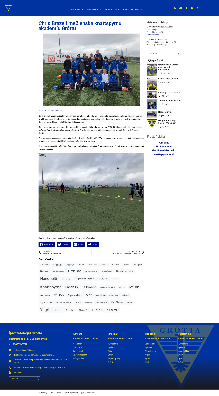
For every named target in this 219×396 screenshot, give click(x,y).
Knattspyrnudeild (164, 154)
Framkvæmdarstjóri (91, 271)
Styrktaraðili (46, 302)
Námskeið (100, 295)
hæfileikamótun (103, 279)
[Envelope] (180, 8)
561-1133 (164, 39)
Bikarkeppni (44, 271)
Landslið (71, 287)
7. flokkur (105, 265)
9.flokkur (115, 265)
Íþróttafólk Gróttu (97, 310)
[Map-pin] (186, 8)
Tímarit (78, 302)
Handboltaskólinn (124, 271)
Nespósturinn (165, 112)
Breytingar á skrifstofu (169, 92)
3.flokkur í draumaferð (169, 100)
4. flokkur (69, 265)
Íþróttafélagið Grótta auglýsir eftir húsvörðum (168, 67)
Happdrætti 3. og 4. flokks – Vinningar (167, 121)
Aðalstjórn (137, 264)
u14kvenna (88, 302)
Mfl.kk (134, 287)
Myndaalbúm (75, 295)
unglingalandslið (101, 302)
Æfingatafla (83, 310)
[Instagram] (197, 8)
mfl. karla (122, 287)
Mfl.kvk (59, 295)
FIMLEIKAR (92, 9)
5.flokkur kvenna (93, 265)
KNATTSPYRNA (131, 9)
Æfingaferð (70, 310)
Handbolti (48, 278)
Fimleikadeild (164, 146)
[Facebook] (192, 8)
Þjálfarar (112, 309)
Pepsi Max (113, 295)
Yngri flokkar (51, 310)
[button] (47, 244)
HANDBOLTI (111, 9)
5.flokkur (81, 265)
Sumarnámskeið (63, 302)
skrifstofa (125, 295)
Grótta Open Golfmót (168, 78)
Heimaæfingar (66, 279)
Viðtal (129, 302)
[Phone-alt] (175, 8)
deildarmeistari (58, 271)
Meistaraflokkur (107, 287)
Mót (89, 295)
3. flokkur (56, 264)
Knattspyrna (50, 287)
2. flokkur (44, 265)
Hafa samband (153, 35)
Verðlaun (117, 302)
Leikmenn (89, 287)
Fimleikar (74, 271)
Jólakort (115, 279)
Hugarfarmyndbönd (84, 279)
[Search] (37, 379)
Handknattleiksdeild (163, 150)
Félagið (75, 9)
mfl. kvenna (45, 295)
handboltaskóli (106, 271)
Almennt (126, 265)
